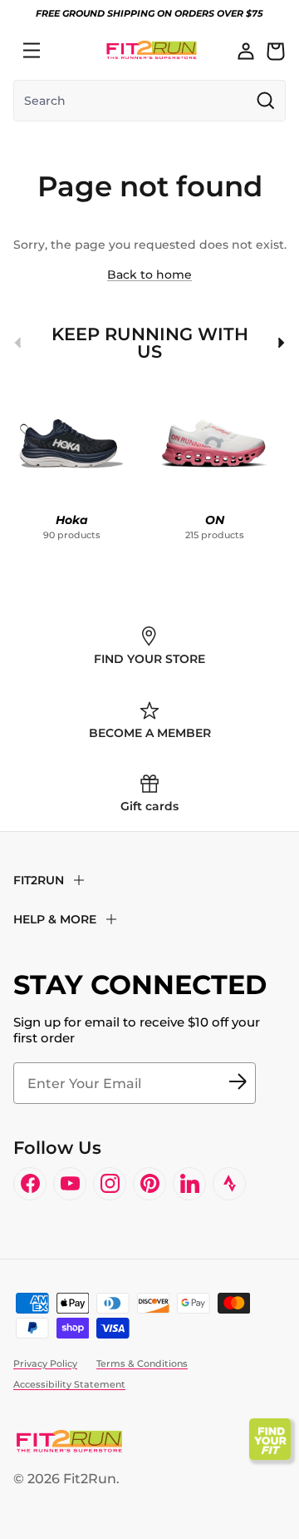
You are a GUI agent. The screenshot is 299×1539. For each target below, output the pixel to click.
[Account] (246, 51)
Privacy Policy (45, 1363)
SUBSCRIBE (238, 1083)
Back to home (149, 274)
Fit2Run (89, 1479)
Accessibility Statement (69, 1384)
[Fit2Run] (151, 50)
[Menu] (31, 50)
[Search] (68, 50)
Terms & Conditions (142, 1363)
